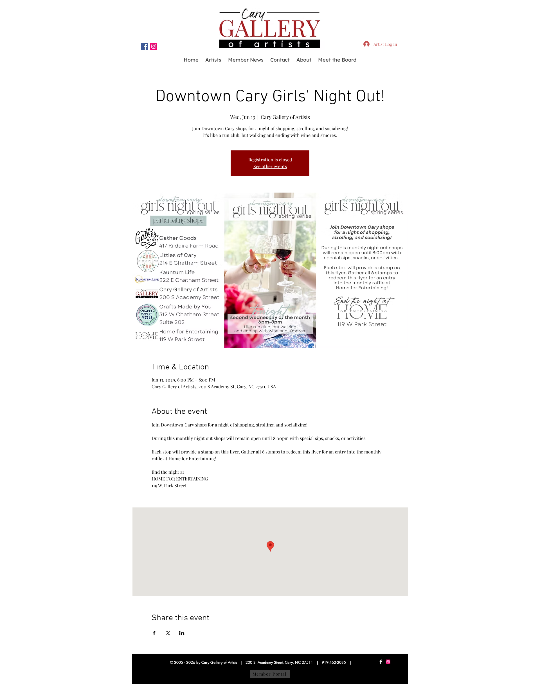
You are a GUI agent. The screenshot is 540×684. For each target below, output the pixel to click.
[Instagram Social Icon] (153, 46)
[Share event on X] (168, 633)
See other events (270, 166)
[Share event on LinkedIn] (181, 633)
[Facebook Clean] (381, 662)
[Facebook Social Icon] (144, 46)
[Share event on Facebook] (154, 633)
